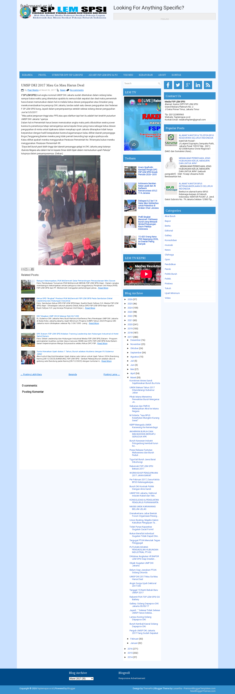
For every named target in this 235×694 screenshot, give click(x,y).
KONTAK (176, 74)
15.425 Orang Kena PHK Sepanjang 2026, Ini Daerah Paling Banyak (148, 240)
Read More (103, 288)
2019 (130, 328)
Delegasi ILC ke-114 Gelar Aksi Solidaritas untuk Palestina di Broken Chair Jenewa (148, 204)
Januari (134, 643)
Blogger (71, 688)
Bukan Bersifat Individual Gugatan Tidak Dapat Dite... (144, 534)
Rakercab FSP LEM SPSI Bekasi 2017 (141, 467)
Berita (167, 226)
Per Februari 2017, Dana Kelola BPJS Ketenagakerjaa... (144, 480)
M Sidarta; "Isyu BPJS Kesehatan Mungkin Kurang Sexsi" (144, 418)
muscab (169, 245)
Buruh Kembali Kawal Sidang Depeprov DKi (144, 625)
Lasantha (177, 688)
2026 (130, 299)
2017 (130, 337)
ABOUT (162, 74)
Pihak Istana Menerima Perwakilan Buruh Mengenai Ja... (144, 399)
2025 (130, 303)
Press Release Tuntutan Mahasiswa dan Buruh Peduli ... (142, 452)
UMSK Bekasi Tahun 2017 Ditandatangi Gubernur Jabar (142, 390)
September (135, 352)
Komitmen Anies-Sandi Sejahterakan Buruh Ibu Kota (145, 381)
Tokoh (168, 288)
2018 (130, 332)
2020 (130, 324)
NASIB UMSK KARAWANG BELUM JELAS (143, 507)
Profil (42, 74)
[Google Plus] (188, 89)
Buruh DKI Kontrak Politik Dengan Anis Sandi (142, 487)
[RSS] (208, 89)
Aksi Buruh (170, 216)
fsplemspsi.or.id (36, 6)
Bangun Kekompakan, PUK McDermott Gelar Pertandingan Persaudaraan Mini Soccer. (76, 280)
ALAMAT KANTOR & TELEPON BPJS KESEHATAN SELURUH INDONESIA (196, 136)
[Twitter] (178, 89)
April (132, 373)
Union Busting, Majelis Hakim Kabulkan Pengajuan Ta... (144, 521)
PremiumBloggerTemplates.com (200, 688)
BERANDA (27, 74)
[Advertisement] (117, 46)
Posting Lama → (112, 374)
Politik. (168, 278)
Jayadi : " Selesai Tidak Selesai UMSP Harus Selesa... (145, 611)
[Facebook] (168, 89)
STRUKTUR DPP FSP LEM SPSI (67, 74)
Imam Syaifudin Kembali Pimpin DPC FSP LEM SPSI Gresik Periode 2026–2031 (147, 171)
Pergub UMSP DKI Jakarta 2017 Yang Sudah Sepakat (144, 631)
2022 (130, 316)
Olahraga (169, 254)
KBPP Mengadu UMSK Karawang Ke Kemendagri (144, 426)
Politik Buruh (171, 274)
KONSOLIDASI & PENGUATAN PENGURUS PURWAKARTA (144, 501)
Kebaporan (146, 74)
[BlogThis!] (26, 269)
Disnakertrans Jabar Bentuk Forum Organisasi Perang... (144, 514)
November (135, 344)
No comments (77, 90)
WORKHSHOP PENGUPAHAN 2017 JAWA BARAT (144, 474)
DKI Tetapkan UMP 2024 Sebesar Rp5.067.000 (58, 316)
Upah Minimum (172, 293)
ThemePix (148, 688)
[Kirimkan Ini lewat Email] (22, 269)
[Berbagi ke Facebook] (32, 269)
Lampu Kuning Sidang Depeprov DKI (140, 618)
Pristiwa (169, 283)
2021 (130, 320)
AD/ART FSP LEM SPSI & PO (103, 74)
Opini (167, 259)
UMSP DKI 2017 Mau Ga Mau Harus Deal (52, 85)
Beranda (73, 374)
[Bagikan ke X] (29, 269)
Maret (133, 377)
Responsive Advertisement (132, 678)
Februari (134, 638)
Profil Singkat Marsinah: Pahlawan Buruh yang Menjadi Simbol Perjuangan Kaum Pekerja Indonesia (148, 223)
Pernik (168, 269)
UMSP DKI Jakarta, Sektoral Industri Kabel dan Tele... (143, 494)
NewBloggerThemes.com (203, 691)
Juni (132, 365)
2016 (130, 648)
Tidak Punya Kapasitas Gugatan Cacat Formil (141, 528)
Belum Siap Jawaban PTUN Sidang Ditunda (143, 571)
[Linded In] (198, 89)
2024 (130, 307)
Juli (132, 361)
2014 (130, 657)
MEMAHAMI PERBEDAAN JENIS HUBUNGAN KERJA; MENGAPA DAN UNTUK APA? (194, 161)
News (63, 90)
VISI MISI (128, 74)
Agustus (134, 356)
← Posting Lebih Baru (31, 374)
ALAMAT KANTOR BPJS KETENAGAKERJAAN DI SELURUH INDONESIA (196, 186)
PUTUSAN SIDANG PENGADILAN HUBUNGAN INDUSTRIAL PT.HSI (144, 549)
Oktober (134, 348)
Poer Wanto (33, 90)
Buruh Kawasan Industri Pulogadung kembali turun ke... (144, 443)
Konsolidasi (171, 240)
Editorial (169, 230)
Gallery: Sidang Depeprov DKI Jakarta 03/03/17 (144, 604)
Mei (132, 369)
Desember (135, 340)
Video (168, 298)
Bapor (168, 221)
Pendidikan (170, 264)
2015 (130, 653)
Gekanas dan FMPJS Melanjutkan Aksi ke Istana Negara (144, 408)
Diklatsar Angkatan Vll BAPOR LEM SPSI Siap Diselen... (144, 557)
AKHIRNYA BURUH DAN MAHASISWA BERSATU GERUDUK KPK (143, 434)
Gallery (168, 235)
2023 (130, 312)
